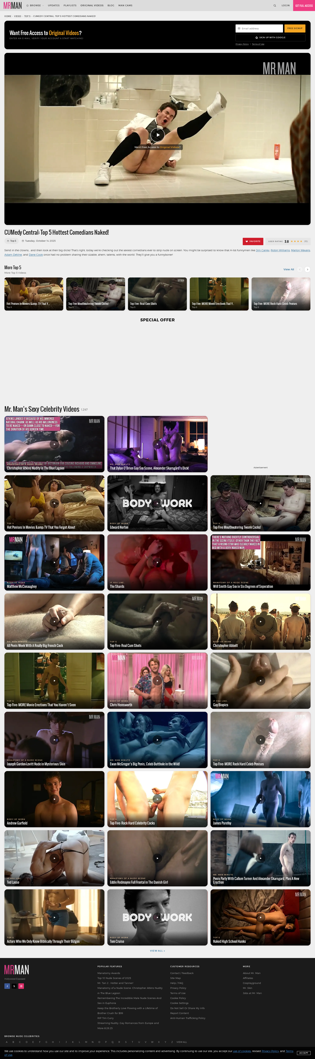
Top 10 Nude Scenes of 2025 (114, 978)
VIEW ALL (182, 1042)
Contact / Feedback (181, 973)
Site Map (175, 978)
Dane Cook (36, 254)
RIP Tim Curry (105, 1018)
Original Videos (92, 5)
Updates (54, 5)
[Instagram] (21, 986)
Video (17, 16)
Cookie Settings (179, 1003)
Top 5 (27, 16)
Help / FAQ (176, 983)
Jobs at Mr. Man (252, 993)
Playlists (70, 5)
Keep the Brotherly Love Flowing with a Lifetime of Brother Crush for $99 (127, 1011)
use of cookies (242, 1051)
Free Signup (294, 28)
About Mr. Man (252, 973)
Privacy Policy (242, 44)
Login (286, 5)
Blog (111, 5)
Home (7, 16)
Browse (35, 5)
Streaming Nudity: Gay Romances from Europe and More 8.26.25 (128, 1025)
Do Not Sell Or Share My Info (187, 1008)
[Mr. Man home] (13, 5)
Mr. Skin (247, 987)
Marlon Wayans (300, 250)
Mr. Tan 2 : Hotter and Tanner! (115, 983)
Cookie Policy (178, 998)
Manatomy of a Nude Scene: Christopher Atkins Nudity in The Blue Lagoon (130, 990)
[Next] (307, 269)
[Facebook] (7, 986)
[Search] (274, 5)
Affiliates (248, 978)
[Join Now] (304, 5)
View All (289, 269)
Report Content (179, 1013)
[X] (14, 986)
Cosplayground (252, 983)
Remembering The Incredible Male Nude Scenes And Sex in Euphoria (129, 1000)
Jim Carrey (262, 250)
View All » (157, 950)
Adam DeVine (13, 254)
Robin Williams (280, 250)
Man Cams (125, 5)
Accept (303, 1053)
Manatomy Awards (108, 973)
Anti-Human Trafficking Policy (187, 1018)
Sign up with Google (272, 37)
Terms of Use (258, 44)
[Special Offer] (157, 363)
